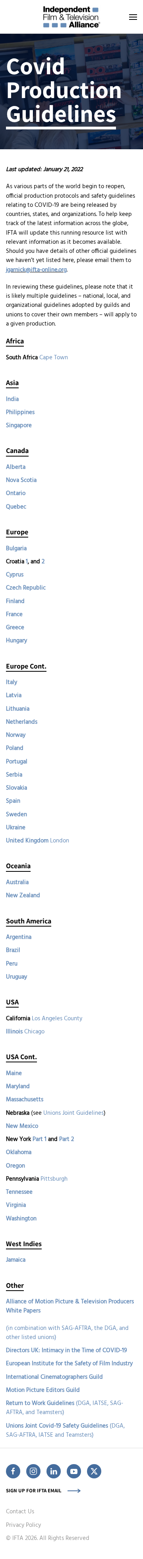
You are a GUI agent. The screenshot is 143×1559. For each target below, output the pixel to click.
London (59, 841)
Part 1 (39, 1139)
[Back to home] (71, 17)
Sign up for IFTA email (34, 1490)
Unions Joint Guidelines (73, 1113)
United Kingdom (27, 841)
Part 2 (66, 1139)
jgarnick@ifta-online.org (36, 270)
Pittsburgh (54, 1179)
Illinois (14, 1032)
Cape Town (53, 357)
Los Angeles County (57, 1018)
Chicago (34, 1032)
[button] (133, 17)
